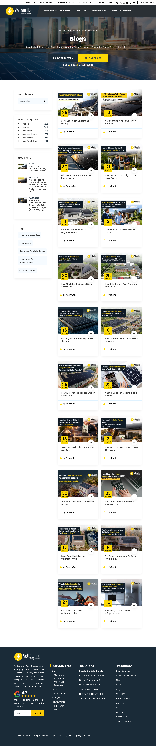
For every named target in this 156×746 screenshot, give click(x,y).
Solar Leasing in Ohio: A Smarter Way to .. (77, 448)
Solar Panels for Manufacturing (26, 261)
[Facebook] (116, 3)
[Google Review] (130, 3)
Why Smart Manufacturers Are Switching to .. (76, 176)
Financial (34, 124)
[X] (120, 3)
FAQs (118, 707)
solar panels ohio (34, 141)
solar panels (34, 130)
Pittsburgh (59, 706)
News (119, 680)
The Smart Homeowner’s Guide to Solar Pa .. (120, 557)
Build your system (63, 58)
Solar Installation (34, 134)
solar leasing (25, 243)
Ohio (54, 671)
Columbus (59, 678)
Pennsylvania (58, 702)
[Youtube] (133, 3)
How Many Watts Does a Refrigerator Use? (117, 612)
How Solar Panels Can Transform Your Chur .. (121, 285)
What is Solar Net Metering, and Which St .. (120, 394)
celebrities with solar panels (32, 251)
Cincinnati (59, 681)
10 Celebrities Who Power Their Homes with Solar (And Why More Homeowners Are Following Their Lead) (38, 186)
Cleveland (59, 675)
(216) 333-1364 (147, 2)
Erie (56, 709)
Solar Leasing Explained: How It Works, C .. (120, 231)
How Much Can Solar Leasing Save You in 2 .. (119, 503)
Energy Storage (99, 11)
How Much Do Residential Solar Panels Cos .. (77, 285)
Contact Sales (92, 58)
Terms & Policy (123, 721)
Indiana (55, 689)
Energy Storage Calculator (92, 694)
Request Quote (107, 3)
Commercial (65, 11)
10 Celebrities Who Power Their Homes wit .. (120, 122)
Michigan (56, 697)
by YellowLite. (69, 131)
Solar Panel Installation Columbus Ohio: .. (73, 557)
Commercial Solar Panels (91, 675)
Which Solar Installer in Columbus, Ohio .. (72, 612)
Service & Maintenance (122, 11)
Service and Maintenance (92, 698)
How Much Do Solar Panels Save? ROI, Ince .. (121, 448)
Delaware (59, 685)
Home (66, 65)
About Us (120, 703)
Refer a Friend (123, 698)
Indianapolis (60, 693)
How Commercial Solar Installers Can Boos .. (121, 340)
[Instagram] (123, 3)
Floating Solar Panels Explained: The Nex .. (77, 340)
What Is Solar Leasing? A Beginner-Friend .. (73, 231)
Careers (120, 712)
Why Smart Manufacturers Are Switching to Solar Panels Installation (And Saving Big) (37, 205)
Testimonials (62, 3)
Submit (38, 713)
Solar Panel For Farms (89, 689)
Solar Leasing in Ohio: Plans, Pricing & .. (75, 122)
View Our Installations (47, 3)
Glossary (85, 3)
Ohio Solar (34, 127)
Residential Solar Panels (91, 671)
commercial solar (27, 270)
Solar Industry (34, 137)
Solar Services (31, 3)
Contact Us (121, 716)
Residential (49, 11)
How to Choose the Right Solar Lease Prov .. (120, 176)
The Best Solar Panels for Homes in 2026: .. (77, 503)
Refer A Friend (95, 3)
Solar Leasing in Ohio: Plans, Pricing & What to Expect (37, 168)
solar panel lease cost (29, 235)
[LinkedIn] (126, 3)
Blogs (77, 3)
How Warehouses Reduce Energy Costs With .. (78, 394)
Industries (81, 11)
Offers (71, 3)
